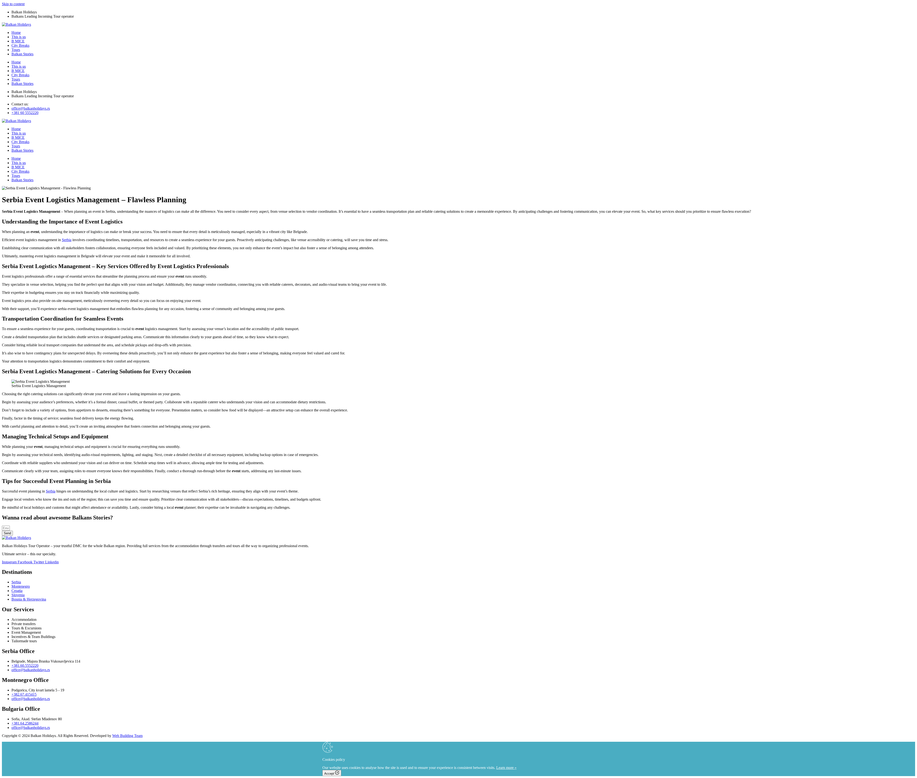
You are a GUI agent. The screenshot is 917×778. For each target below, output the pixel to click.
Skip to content (13, 4)
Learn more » (506, 768)
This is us (18, 37)
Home (16, 33)
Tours (15, 50)
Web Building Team (127, 736)
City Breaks (20, 45)
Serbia (66, 240)
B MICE (18, 41)
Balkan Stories (22, 54)
